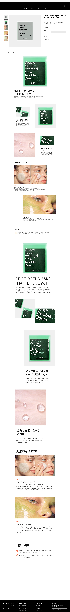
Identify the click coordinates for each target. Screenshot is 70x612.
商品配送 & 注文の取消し (39, 610)
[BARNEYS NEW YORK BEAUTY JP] (35, 5)
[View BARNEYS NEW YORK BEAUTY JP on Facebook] (4, 608)
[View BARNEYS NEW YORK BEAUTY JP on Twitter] (6, 608)
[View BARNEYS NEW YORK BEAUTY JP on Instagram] (9, 608)
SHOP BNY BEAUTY (22, 603)
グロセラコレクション (22, 610)
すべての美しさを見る (22, 605)
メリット (46, 36)
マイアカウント (38, 605)
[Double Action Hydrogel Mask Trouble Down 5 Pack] (6, 17)
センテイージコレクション (23, 608)
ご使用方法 (46, 39)
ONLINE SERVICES (39, 603)
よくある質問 (38, 608)
